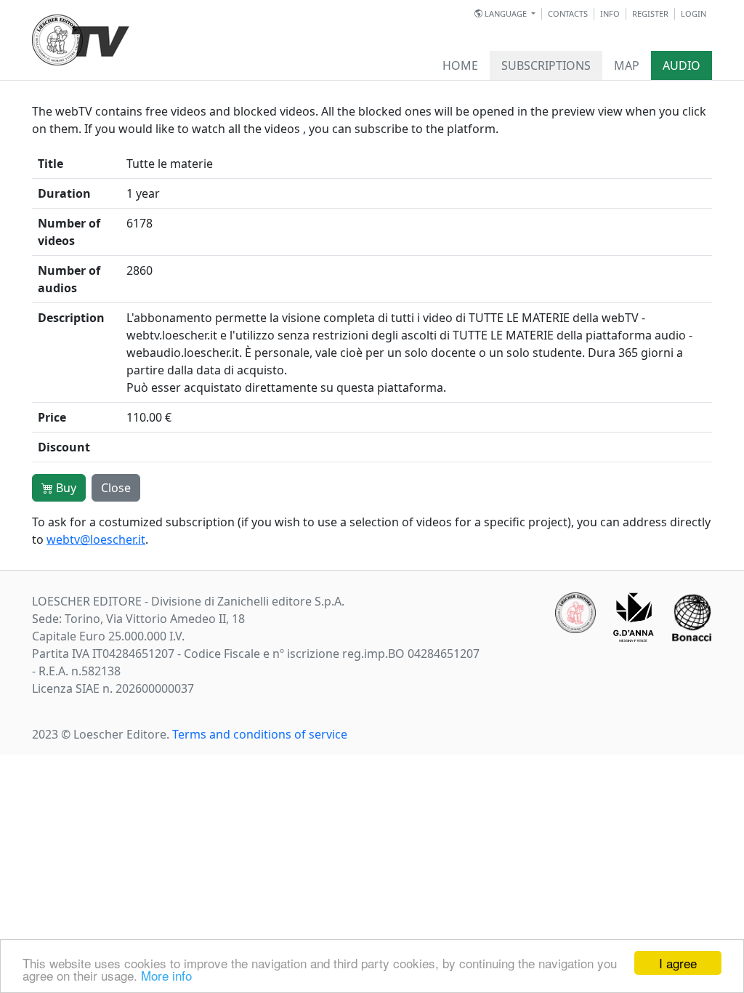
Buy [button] (64, 488)
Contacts (568, 13)
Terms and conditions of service (259, 734)
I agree (678, 963)
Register (650, 13)
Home (460, 65)
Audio (681, 65)
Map (626, 65)
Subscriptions (546, 65)
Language (505, 13)
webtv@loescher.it (95, 539)
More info (166, 975)
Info (610, 13)
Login (693, 13)
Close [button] (116, 488)
